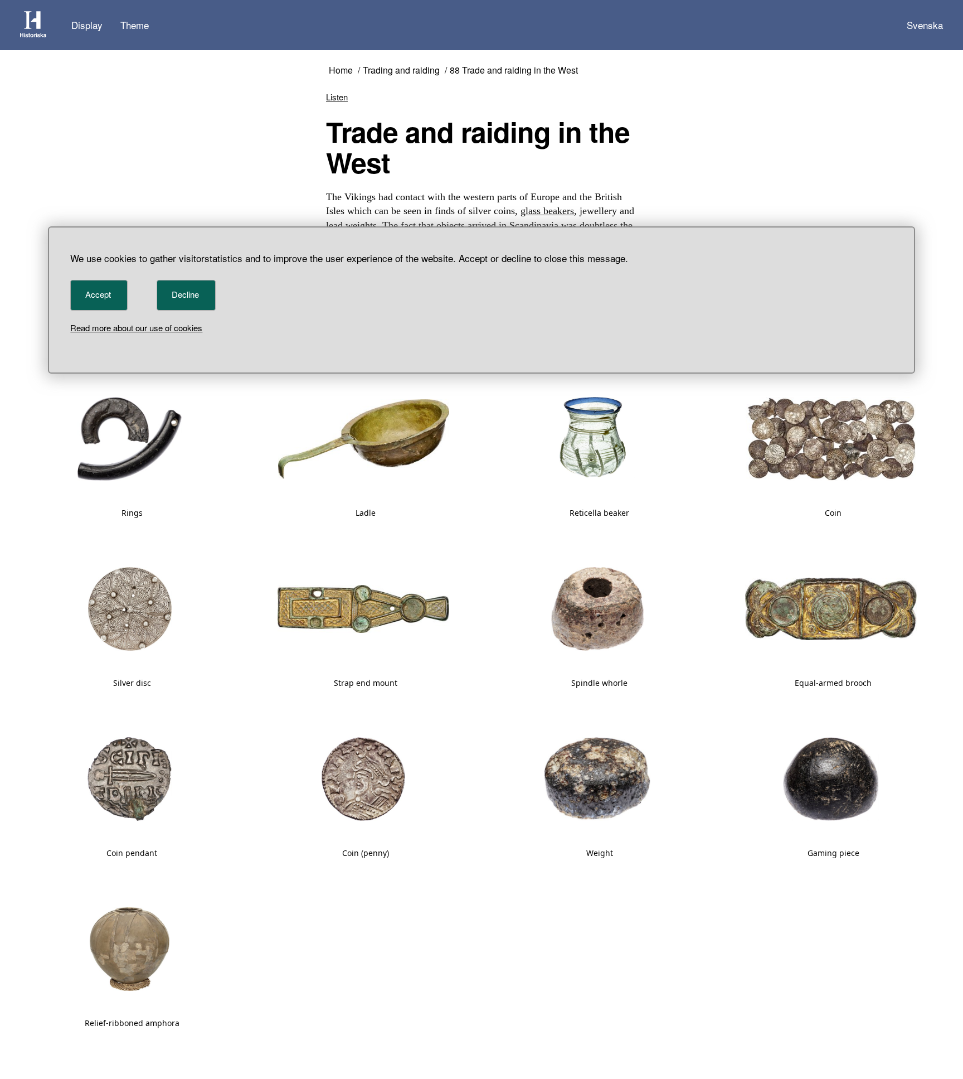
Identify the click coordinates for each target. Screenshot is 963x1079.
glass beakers (547, 210)
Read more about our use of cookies (136, 327)
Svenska (925, 25)
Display (87, 25)
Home (341, 70)
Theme (134, 25)
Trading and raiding (401, 70)
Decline (185, 294)
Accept (98, 294)
